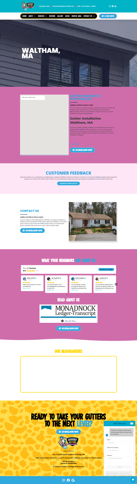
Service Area (77, 16)
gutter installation (79, 129)
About (31, 16)
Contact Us (88, 16)
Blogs (67, 16)
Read (75, 144)
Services (41, 16)
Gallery (60, 16)
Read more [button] (26, 288)
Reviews (52, 16)
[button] (93, 139)
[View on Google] (24, 279)
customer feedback (95, 177)
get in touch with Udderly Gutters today (41, 223)
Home (25, 16)
